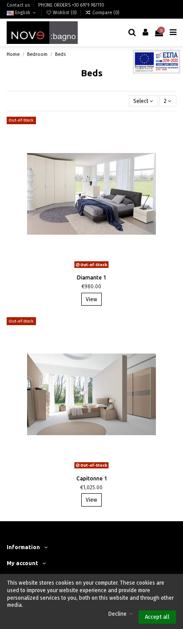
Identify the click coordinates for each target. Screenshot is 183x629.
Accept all (157, 616)
